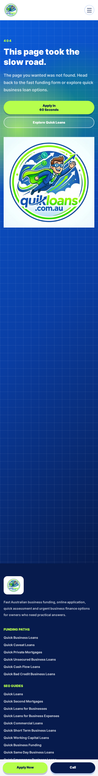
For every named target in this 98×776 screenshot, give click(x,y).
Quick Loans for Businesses (25, 708)
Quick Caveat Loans (19, 645)
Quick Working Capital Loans (26, 738)
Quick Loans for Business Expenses (31, 716)
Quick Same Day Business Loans (29, 752)
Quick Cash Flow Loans (22, 667)
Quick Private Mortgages (23, 652)
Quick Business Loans (21, 637)
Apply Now (25, 767)
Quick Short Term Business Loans (30, 730)
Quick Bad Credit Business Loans (29, 674)
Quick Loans (13, 694)
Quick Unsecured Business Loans (30, 659)
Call (73, 767)
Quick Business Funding (22, 745)
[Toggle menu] (89, 10)
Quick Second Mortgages (23, 701)
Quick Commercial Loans (23, 723)
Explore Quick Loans (49, 122)
